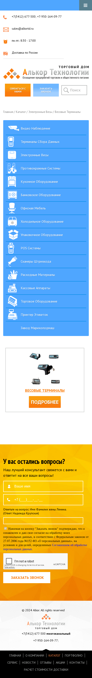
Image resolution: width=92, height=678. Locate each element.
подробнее (45, 402)
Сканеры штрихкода (36, 261)
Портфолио (74, 655)
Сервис (12, 662)
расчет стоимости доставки (46, 670)
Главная (8, 112)
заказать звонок (46, 90)
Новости (29, 662)
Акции (60, 662)
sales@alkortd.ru (23, 28)
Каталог (21, 112)
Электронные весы (40, 112)
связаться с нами (18, 90)
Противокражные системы (40, 168)
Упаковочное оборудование (42, 235)
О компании (34, 655)
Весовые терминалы (68, 112)
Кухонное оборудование (39, 181)
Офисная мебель (33, 208)
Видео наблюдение (35, 128)
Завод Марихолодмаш (37, 328)
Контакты (77, 662)
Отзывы (45, 662)
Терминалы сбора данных (40, 141)
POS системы (31, 248)
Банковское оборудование (41, 195)
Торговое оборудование (39, 301)
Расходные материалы (38, 274)
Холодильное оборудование (42, 221)
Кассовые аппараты (35, 288)
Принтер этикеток (34, 314)
